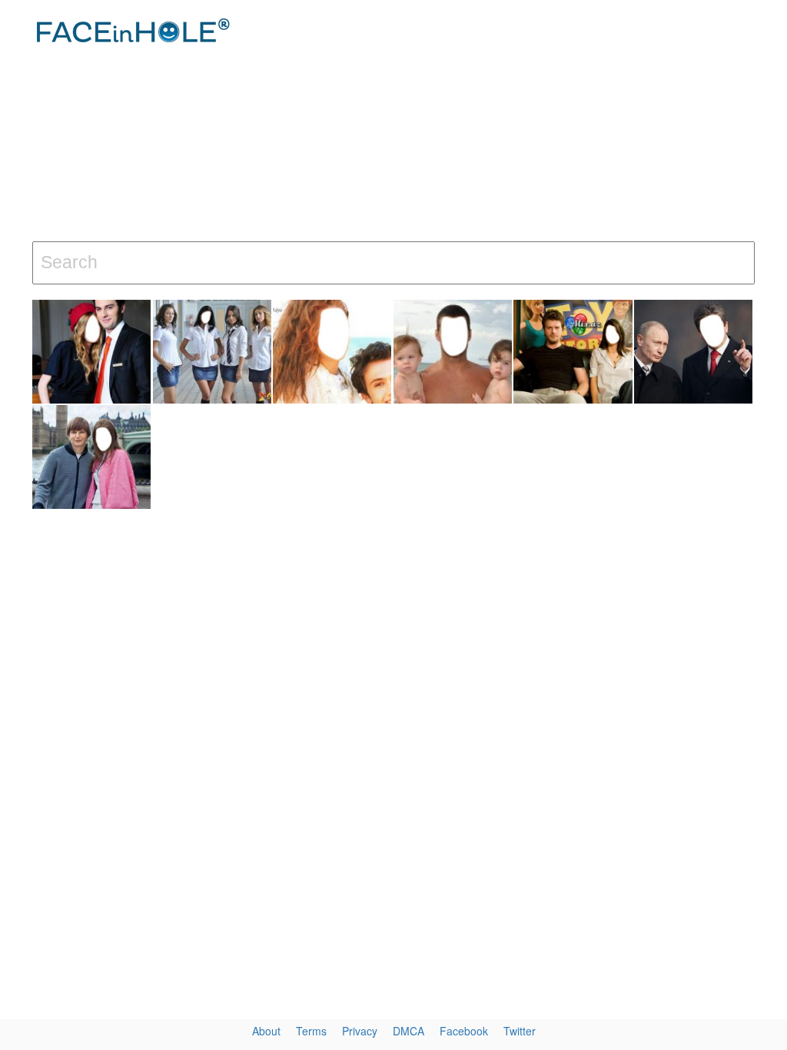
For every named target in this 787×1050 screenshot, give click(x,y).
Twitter (519, 1030)
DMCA (408, 1030)
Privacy (359, 1030)
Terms (311, 1030)
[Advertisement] (529, 123)
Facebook (464, 1030)
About (266, 1030)
